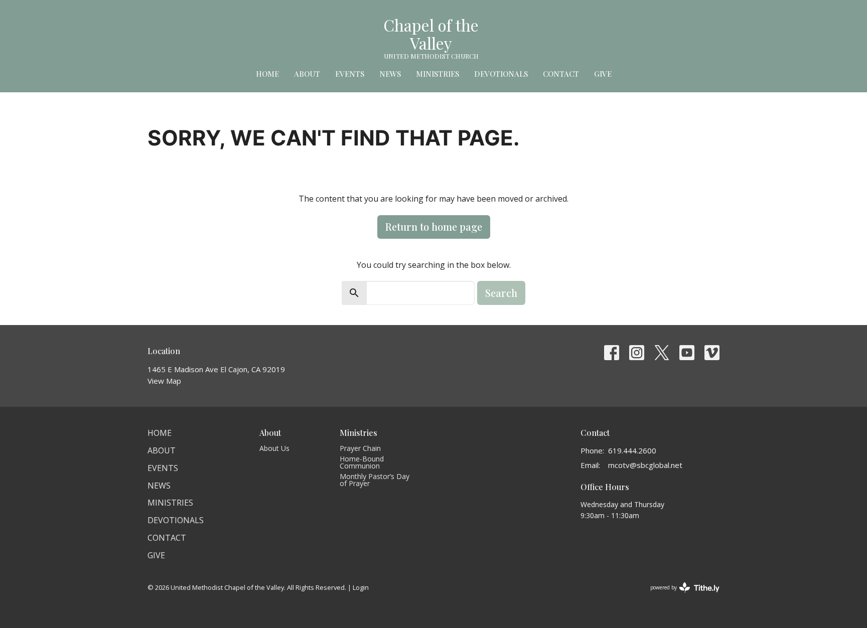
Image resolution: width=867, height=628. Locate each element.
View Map (164, 381)
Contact (561, 74)
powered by (679, 596)
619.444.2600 (632, 450)
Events (349, 74)
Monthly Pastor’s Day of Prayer (374, 480)
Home (267, 74)
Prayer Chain (360, 448)
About (307, 74)
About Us (274, 448)
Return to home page (433, 226)
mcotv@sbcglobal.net (645, 465)
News (390, 74)
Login (361, 587)
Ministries (437, 74)
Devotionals (501, 74)
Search (501, 292)
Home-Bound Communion (362, 462)
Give (603, 74)
